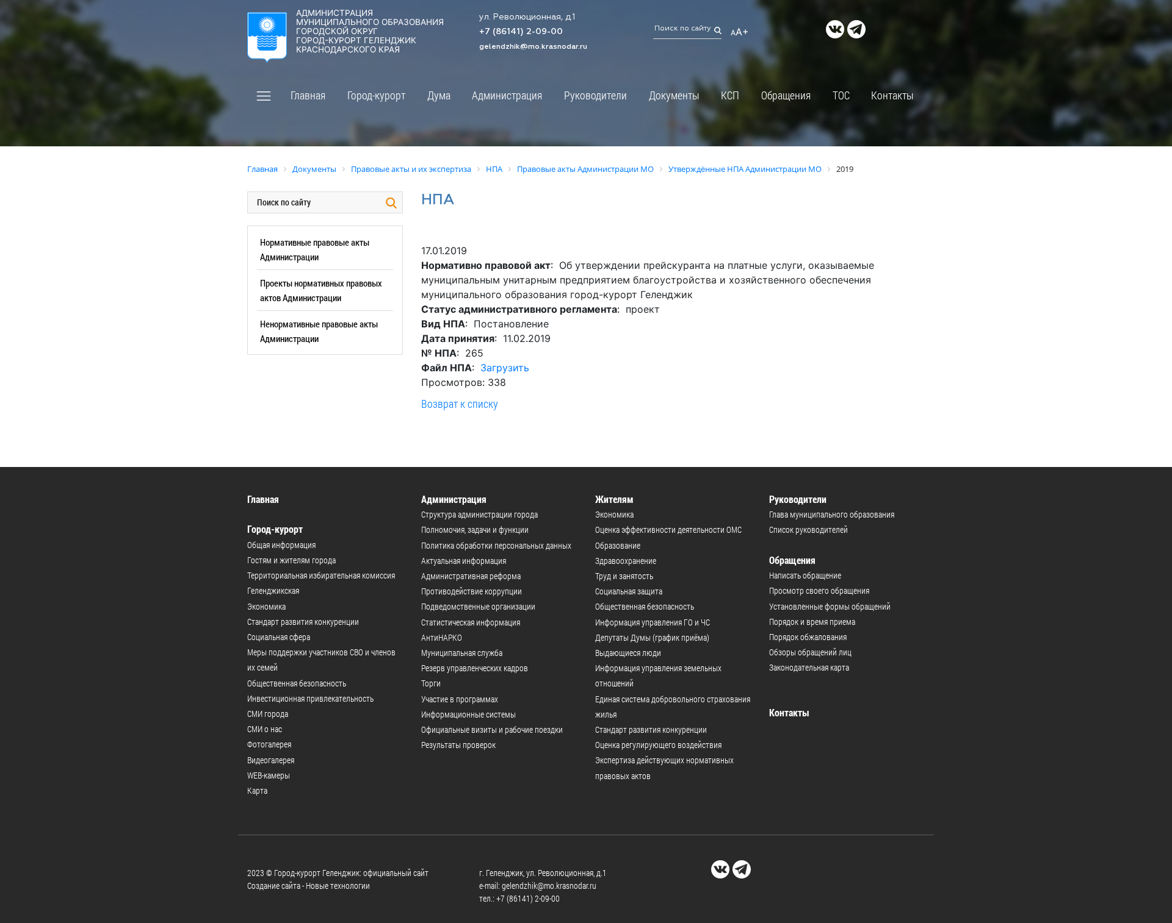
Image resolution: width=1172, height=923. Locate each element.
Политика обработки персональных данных (496, 545)
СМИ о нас (264, 729)
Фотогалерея (269, 744)
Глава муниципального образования (831, 514)
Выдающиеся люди (628, 652)
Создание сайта (273, 885)
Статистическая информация (470, 622)
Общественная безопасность (296, 683)
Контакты (892, 95)
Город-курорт (376, 95)
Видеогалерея (270, 760)
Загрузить (504, 368)
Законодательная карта (809, 667)
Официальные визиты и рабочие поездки (492, 729)
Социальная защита (628, 591)
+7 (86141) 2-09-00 (521, 31)
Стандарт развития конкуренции (303, 621)
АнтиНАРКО (441, 637)
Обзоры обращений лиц (810, 652)
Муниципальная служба (461, 652)
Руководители (595, 95)
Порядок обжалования (808, 637)
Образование (617, 545)
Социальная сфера (278, 637)
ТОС (841, 95)
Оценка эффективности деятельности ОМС (668, 529)
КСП (730, 95)
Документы (674, 95)
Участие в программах (459, 699)
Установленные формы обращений (830, 606)
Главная (308, 95)
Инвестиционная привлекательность (310, 698)
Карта (257, 790)
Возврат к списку (459, 403)
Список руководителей (808, 529)
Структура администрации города (479, 514)
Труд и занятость (624, 576)
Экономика (266, 606)
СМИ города (267, 713)
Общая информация (281, 545)
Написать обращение (805, 575)
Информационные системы (468, 714)
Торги (431, 683)
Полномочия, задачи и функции (475, 529)
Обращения (786, 95)
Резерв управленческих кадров (474, 668)
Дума (438, 95)
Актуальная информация (463, 560)
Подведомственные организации (478, 606)
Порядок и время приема (812, 621)
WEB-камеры (268, 775)
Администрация (507, 95)
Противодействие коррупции (471, 591)
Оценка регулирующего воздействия (658, 744)
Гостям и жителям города (291, 560)
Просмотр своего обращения (819, 590)
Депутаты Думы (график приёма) (652, 637)
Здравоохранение (625, 560)
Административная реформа (471, 576)
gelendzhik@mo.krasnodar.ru (533, 47)
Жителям (614, 499)
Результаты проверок (458, 744)
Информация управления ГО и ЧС (652, 622)
